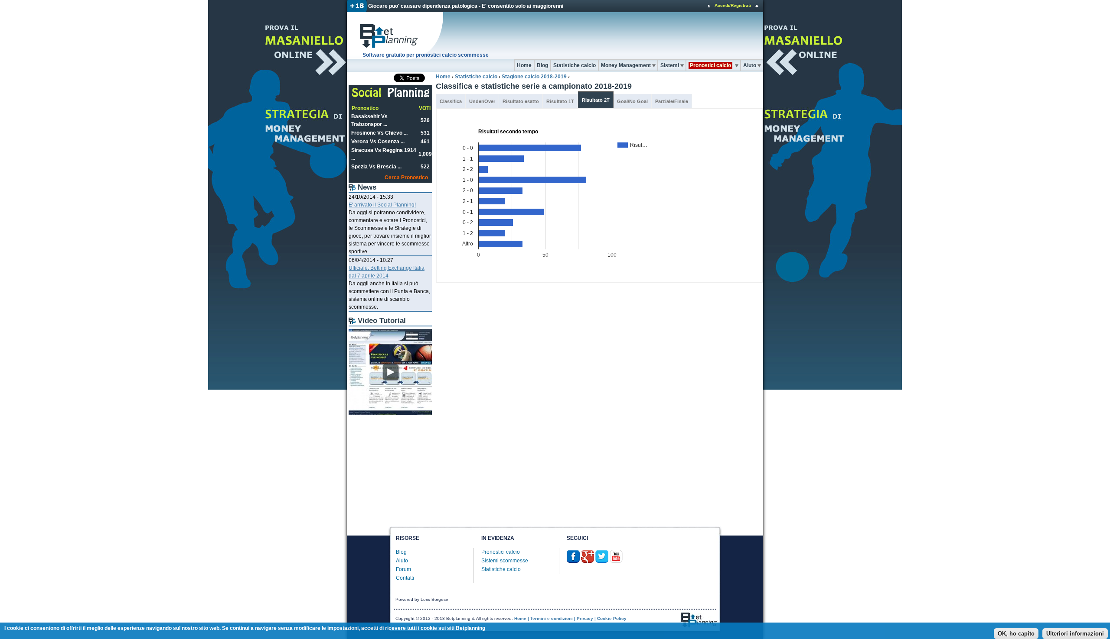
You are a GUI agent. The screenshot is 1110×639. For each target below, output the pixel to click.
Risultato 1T (560, 101)
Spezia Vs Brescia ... (376, 167)
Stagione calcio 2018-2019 (534, 77)
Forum (403, 569)
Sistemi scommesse (504, 561)
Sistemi (669, 65)
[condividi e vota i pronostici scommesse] (391, 96)
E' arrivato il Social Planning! (382, 205)
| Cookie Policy (610, 618)
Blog (542, 65)
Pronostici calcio (500, 552)
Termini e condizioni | (552, 618)
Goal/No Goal (632, 101)
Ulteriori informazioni (1075, 633)
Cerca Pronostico (406, 177)
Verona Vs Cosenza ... (378, 142)
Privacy (585, 618)
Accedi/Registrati (733, 5)
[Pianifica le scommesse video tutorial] (390, 413)
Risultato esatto (521, 101)
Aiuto (749, 65)
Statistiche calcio (574, 65)
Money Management (626, 65)
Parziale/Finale (671, 101)
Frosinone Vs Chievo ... (379, 133)
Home (524, 65)
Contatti (405, 578)
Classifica (451, 101)
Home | (521, 618)
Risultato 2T (596, 100)
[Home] (395, 35)
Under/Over (482, 101)
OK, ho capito (1016, 633)
